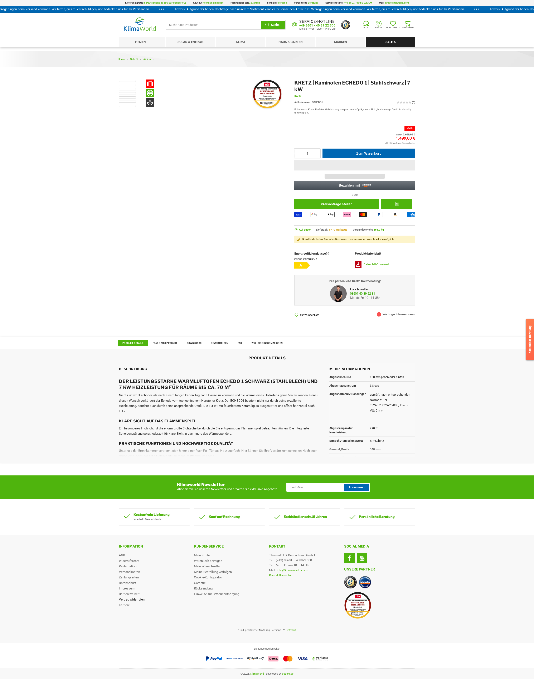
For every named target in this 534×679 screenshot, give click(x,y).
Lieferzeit (291, 630)
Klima (240, 42)
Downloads (194, 343)
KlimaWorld (257, 673)
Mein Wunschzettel (207, 566)
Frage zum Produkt (165, 343)
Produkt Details (132, 343)
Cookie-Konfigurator (208, 577)
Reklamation (127, 566)
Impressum (127, 588)
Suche (275, 25)
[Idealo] (365, 582)
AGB (122, 555)
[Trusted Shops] (345, 24)
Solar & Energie (190, 42)
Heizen (140, 42)
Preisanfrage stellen (336, 204)
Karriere (124, 605)
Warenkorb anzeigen (208, 561)
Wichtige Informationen (267, 343)
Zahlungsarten (129, 577)
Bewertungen (219, 343)
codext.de (287, 673)
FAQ (240, 343)
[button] (354, 165)
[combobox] (226, 25)
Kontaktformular (280, 575)
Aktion (147, 59)
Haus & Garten (290, 42)
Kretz (297, 96)
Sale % (390, 42)
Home (121, 59)
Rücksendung (203, 588)
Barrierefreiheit (129, 594)
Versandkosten (129, 572)
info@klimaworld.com (292, 570)
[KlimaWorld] (379, 603)
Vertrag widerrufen (132, 599)
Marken (340, 42)
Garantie (200, 583)
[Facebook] (349, 558)
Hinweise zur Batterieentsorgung (216, 594)
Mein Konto (202, 555)
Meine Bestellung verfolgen (213, 572)
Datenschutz (127, 583)
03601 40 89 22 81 (362, 293)
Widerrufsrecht (129, 561)
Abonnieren (356, 487)
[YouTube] (362, 558)
